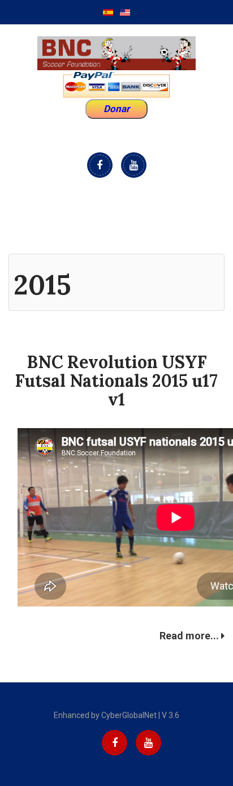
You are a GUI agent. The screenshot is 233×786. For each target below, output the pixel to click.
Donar (116, 108)
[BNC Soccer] (116, 53)
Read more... (190, 636)
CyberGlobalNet (129, 715)
